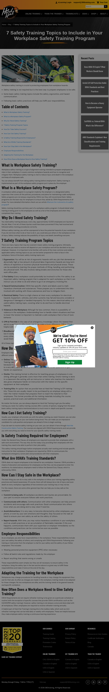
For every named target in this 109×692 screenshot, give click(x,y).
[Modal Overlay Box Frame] (54, 346)
